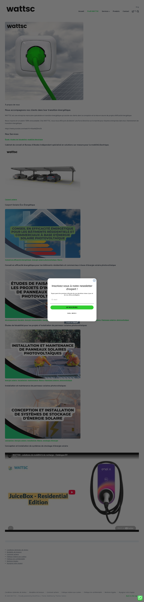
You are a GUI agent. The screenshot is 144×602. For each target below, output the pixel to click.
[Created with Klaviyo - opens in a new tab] (72, 322)
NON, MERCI (72, 313)
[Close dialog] (94, 280)
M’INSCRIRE (72, 307)
